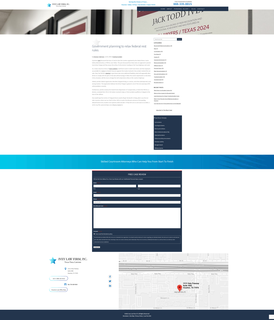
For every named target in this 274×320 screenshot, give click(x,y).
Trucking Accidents (159, 125)
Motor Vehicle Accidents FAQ (162, 132)
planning (108, 73)
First (94, 188)
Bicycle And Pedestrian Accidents (162, 45)
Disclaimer (126, 316)
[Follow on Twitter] (110, 281)
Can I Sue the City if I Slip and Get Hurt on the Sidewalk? (167, 103)
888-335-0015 (182, 4)
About (169, 9)
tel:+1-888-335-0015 (59, 278)
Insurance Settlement (159, 60)
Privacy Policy (139, 316)
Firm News (156, 54)
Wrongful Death (158, 82)
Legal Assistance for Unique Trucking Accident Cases (166, 96)
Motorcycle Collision (160, 129)
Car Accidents (157, 51)
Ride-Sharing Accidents (159, 71)
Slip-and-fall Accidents (159, 74)
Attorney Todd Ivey (99, 57)
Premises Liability (159, 141)
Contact (201, 9)
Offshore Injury (157, 65)
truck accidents (113, 69)
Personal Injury (181, 9)
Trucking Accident (117, 57)
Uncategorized (157, 79)
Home (163, 9)
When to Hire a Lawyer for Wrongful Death (164, 93)
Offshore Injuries (159, 148)
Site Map (132, 316)
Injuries (156, 57)
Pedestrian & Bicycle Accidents (162, 138)
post (99, 60)
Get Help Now (96, 247)
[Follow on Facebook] (110, 277)
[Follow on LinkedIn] (110, 286)
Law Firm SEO (147, 316)
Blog (194, 9)
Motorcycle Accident (159, 62)
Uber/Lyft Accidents (160, 135)
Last (139, 188)
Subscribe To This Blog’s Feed (164, 110)
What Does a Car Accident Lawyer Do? (163, 90)
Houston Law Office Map (58, 290)
